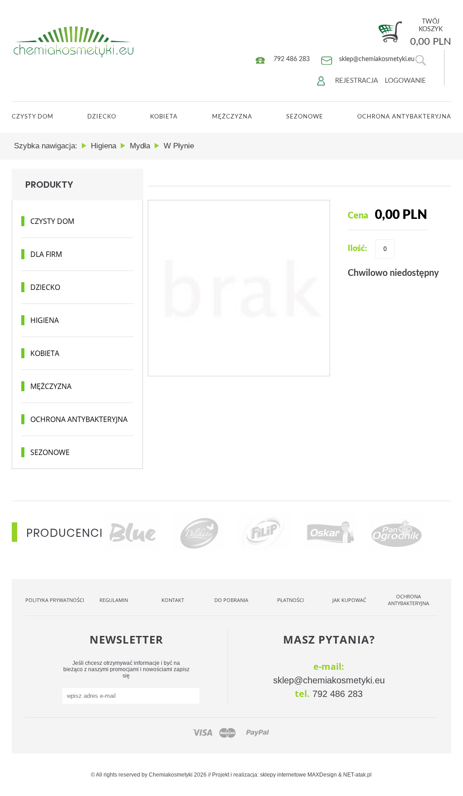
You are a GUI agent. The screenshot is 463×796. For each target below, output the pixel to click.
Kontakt (172, 600)
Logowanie (405, 80)
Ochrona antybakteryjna (79, 419)
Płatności (290, 600)
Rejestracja (356, 80)
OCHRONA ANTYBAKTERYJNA (404, 117)
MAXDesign (322, 775)
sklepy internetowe (283, 775)
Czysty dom (52, 221)
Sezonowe (304, 117)
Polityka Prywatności (54, 600)
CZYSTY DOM (32, 117)
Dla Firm (46, 254)
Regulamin (113, 600)
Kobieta (164, 117)
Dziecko (101, 117)
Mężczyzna (232, 117)
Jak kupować (349, 600)
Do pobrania (231, 600)
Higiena (44, 320)
